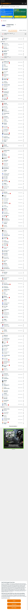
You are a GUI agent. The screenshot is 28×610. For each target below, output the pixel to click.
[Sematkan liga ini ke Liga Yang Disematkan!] (15, 25)
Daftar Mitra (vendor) (5, 598)
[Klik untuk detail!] (13, 39)
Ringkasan (4, 30)
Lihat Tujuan (14, 607)
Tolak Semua (14, 604)
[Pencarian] (23, 3)
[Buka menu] (25, 3)
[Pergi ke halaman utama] (7, 3)
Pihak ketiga (11, 591)
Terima (14, 600)
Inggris (4, 20)
